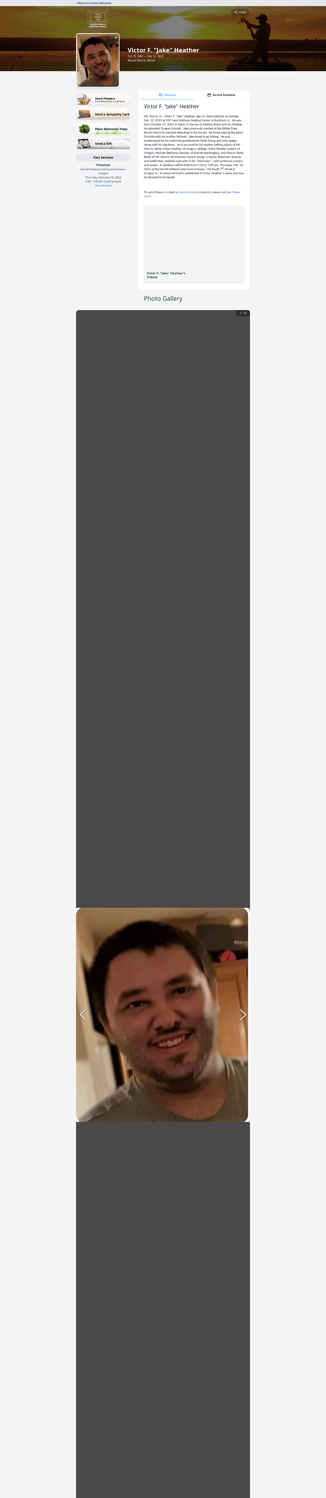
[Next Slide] (243, 1014)
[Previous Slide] (83, 1014)
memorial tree (187, 192)
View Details (103, 185)
